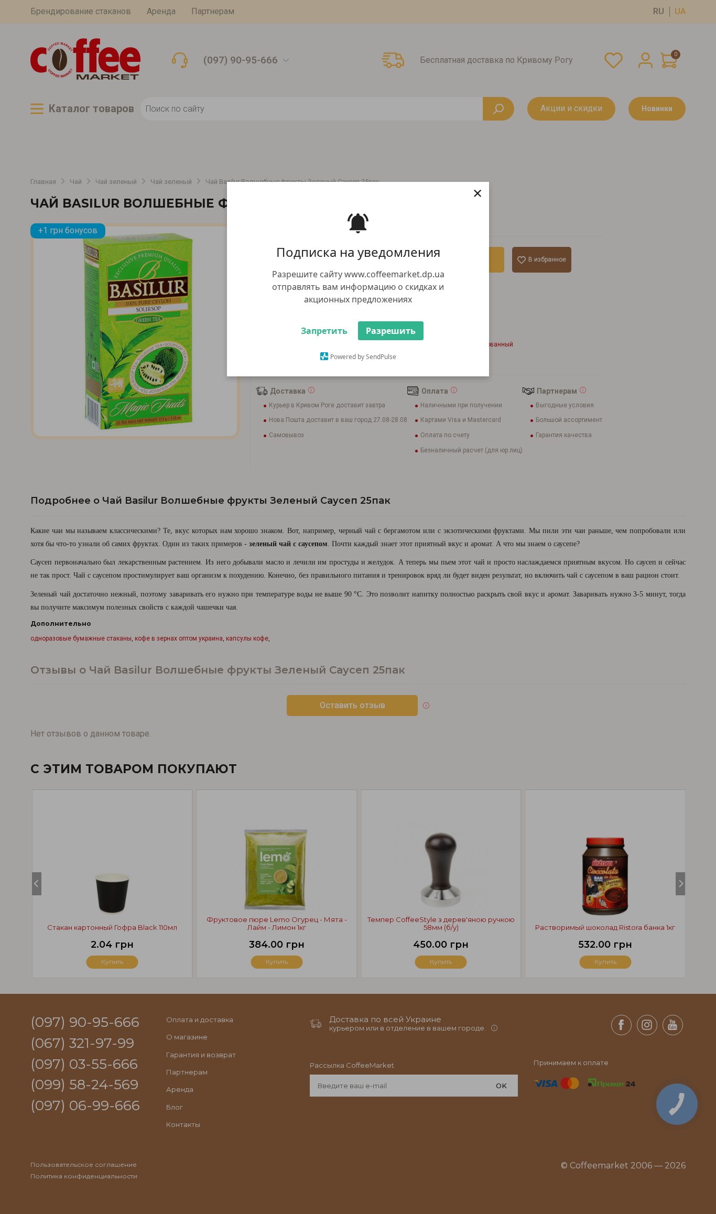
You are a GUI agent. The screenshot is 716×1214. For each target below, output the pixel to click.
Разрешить (391, 331)
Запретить (324, 331)
